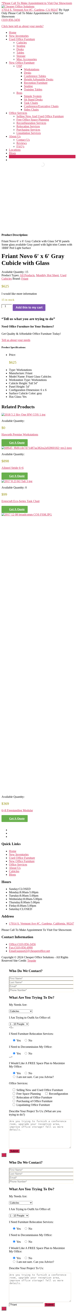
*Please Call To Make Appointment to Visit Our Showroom (36, 3)
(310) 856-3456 (10, 19)
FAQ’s (20, 146)
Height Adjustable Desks (38, 79)
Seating (20, 45)
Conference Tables (35, 76)
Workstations (31, 69)
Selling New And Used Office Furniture (40, 116)
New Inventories (19, 35)
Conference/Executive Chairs (41, 106)
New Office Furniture (22, 62)
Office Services (18, 112)
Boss (19, 92)
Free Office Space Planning (32, 119)
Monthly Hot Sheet (47, 275)
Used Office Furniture (22, 39)
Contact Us (23, 139)
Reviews (21, 143)
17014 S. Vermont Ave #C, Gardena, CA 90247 (29, 9)
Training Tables (33, 89)
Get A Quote (17, 442)
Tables (20, 52)
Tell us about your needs (15, 340)
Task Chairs (31, 102)
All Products (27, 275)
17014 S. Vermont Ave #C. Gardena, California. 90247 (41, 923)
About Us (15, 136)
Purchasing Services (28, 129)
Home (12, 32)
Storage (20, 56)
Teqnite (31, 960)
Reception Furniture (35, 82)
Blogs (12, 153)
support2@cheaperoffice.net (29, 950)
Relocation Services (28, 126)
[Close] (3, 1155)
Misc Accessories (26, 59)
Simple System (32, 96)
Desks (20, 49)
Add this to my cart (29, 307)
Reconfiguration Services (31, 123)
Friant (24, 278)
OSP (19, 66)
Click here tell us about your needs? (22, 26)
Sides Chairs (31, 109)
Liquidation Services (28, 133)
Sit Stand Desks (33, 99)
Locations (15, 149)
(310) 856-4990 (21, 947)
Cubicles (21, 42)
